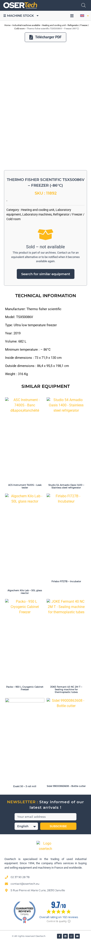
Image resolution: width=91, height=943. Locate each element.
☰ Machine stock (18, 16)
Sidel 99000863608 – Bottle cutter (66, 786)
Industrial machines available (26, 25)
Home (7, 25)
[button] (72, 16)
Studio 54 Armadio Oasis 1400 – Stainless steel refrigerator (66, 486)
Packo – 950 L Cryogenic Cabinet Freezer (24, 688)
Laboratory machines (37, 214)
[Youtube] (77, 936)
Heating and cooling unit (54, 25)
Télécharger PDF (48, 37)
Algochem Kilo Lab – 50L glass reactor (25, 592)
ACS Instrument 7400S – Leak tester (25, 486)
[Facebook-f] (59, 936)
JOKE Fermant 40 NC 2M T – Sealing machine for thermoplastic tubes (66, 689)
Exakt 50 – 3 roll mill (24, 786)
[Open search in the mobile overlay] (83, 5)
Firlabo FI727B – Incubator (66, 581)
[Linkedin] (65, 936)
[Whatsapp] (71, 936)
